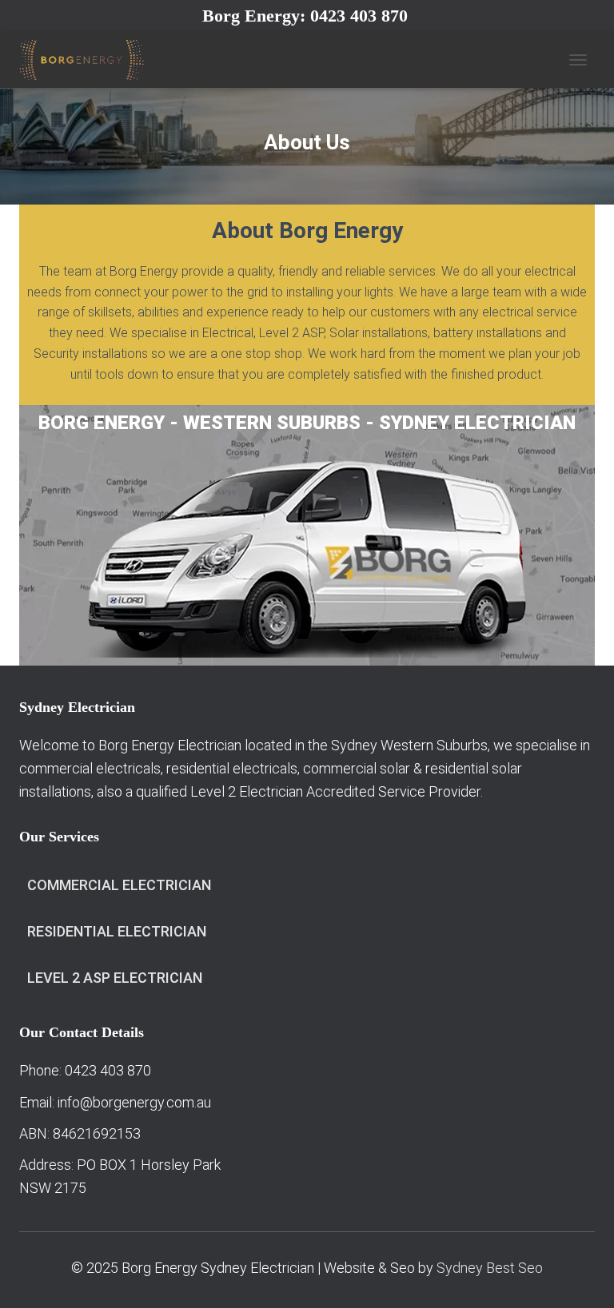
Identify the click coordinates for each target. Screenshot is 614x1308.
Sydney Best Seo (490, 1267)
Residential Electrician (116, 931)
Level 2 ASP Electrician (114, 977)
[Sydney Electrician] (87, 60)
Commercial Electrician (119, 885)
